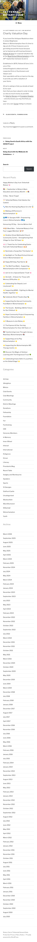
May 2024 (6, 576)
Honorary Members (10, 433)
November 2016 (9, 729)
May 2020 (6, 675)
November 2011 (8, 854)
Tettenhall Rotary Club (13, 13)
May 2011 (6, 875)
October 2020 (8, 667)
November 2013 (9, 771)
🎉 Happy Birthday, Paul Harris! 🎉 (15, 262)
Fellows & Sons (8, 54)
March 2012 (7, 837)
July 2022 (6, 634)
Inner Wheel (7, 441)
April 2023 (7, 609)
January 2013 (8, 796)
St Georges (7, 487)
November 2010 (9, 900)
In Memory (7, 437)
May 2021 (6, 655)
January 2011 (7, 892)
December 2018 (9, 692)
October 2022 (8, 626)
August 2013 (7, 779)
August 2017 (7, 713)
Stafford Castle (8, 491)
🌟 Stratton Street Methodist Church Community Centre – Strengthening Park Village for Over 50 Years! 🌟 (18, 237)
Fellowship (7, 412)
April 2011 (6, 879)
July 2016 (6, 734)
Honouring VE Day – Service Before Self (17, 224)
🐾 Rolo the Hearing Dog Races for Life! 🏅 (18, 207)
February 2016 (8, 750)
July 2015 (6, 758)
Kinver (5, 458)
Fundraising (22, 114)
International (7, 450)
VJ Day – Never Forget (11, 196)
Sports (5, 483)
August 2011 (7, 862)
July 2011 (6, 867)
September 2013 (9, 775)
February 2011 (8, 887)
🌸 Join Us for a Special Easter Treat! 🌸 (17, 273)
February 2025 (8, 563)
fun (4, 421)
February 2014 (8, 763)
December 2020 (9, 663)
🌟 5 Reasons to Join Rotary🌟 (14, 321)
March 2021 (7, 659)
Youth (5, 516)
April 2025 (7, 555)
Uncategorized (8, 495)
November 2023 (9, 592)
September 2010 (9, 908)
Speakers (6, 479)
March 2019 (7, 688)
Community (7, 400)
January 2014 (8, 767)
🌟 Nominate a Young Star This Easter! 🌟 (18, 251)
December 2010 (9, 896)
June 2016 (6, 738)
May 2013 (6, 788)
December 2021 (9, 642)
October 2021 (8, 650)
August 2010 (7, 912)
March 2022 (7, 638)
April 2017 (6, 721)
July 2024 (6, 571)
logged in (15, 127)
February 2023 (8, 613)
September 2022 (9, 630)
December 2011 (8, 850)
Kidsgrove (7, 454)
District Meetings (9, 404)
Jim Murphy (26, 30)
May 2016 (6, 742)
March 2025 (7, 559)
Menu (20, 23)
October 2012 (8, 808)
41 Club (6, 379)
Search (5, 164)
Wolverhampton (9, 512)
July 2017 (6, 717)
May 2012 (6, 829)
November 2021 (9, 646)
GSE (4, 429)
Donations (7, 408)
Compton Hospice (27, 96)
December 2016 (9, 725)
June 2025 (7, 547)
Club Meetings (8, 396)
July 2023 (6, 600)
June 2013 (6, 783)
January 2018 (8, 705)
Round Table (7, 470)
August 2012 (7, 817)
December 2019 (9, 679)
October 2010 (8, 904)
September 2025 (9, 538)
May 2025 (6, 551)
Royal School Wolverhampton (18, 56)
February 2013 (8, 792)
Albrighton (7, 383)
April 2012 (6, 833)
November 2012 (9, 804)
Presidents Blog (9, 466)
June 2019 (6, 684)
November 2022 (9, 621)
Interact (6, 446)
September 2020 (9, 671)
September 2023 (9, 596)
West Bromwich (9, 504)
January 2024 (8, 588)
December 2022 (9, 617)
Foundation (7, 416)
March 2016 (7, 746)
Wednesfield (7, 500)
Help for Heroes (11, 96)
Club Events (11, 114)
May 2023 (6, 605)
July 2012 (6, 821)
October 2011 (8, 858)
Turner (16, 104)
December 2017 (9, 709)
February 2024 (8, 584)
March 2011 (7, 883)
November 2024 (9, 567)
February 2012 (8, 842)
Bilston (5, 387)
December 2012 (9, 800)
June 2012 (6, 825)
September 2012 (9, 813)
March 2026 (7, 534)
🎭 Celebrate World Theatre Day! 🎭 (16, 297)
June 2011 (6, 871)
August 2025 (8, 542)
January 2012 (8, 846)
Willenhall (6, 508)
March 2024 (7, 580)
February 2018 (8, 700)
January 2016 (8, 754)
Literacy (6, 462)
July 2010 (6, 916)
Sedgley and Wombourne (12, 475)
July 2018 (6, 696)
